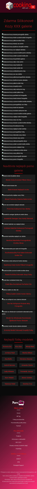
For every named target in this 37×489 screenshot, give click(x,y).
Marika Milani (27, 353)
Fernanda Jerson (26, 371)
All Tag (18, 416)
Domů (18, 413)
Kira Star (18, 347)
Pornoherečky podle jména (18, 422)
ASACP (18, 459)
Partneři (18, 426)
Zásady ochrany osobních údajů (18, 445)
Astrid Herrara (9, 365)
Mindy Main (30, 347)
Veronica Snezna (26, 359)
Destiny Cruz (27, 384)
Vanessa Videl (10, 384)
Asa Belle (8, 359)
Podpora (18, 436)
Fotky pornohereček (18, 419)
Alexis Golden (27, 378)
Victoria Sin (7, 347)
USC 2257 (18, 442)
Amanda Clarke (27, 365)
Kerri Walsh (9, 378)
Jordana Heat (10, 353)
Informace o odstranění (18, 439)
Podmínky (18, 448)
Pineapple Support (18, 465)
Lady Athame (9, 371)
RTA (18, 462)
